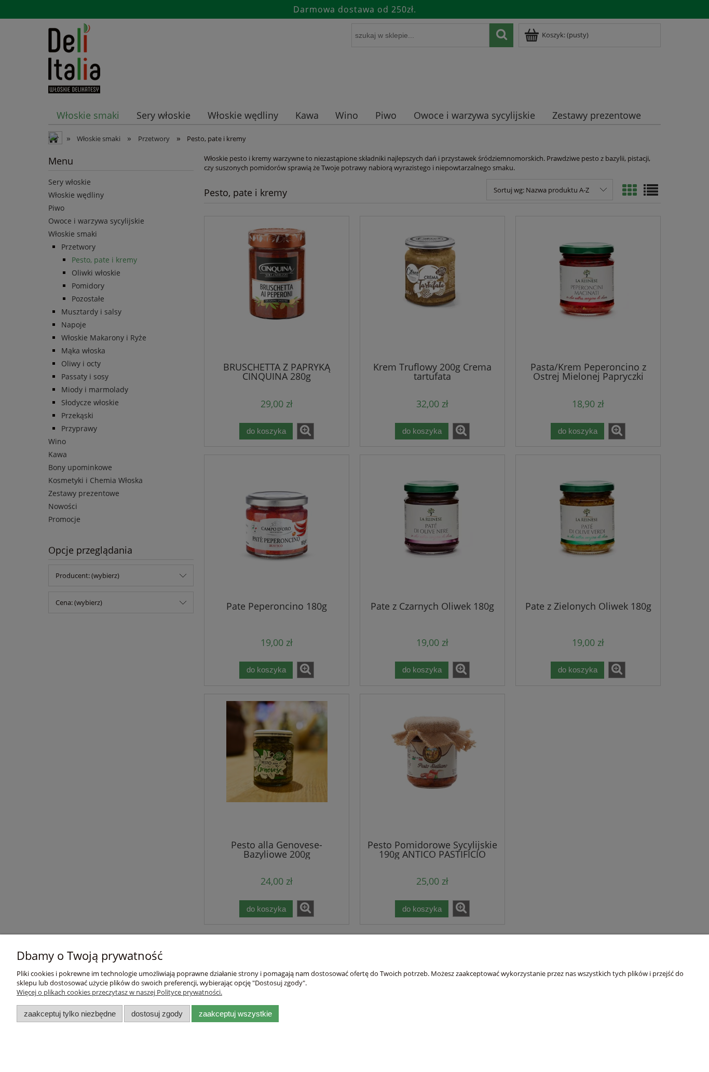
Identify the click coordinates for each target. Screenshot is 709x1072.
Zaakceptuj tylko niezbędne (70, 1013)
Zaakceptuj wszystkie (235, 1013)
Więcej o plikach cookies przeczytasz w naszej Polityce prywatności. (119, 992)
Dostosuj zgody (157, 1013)
